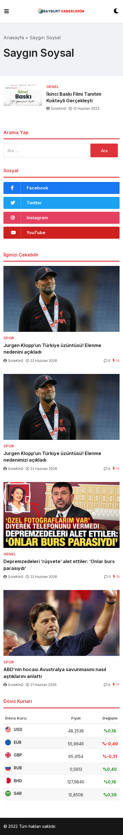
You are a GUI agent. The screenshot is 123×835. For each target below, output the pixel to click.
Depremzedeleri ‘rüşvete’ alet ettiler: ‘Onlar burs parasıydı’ (59, 564)
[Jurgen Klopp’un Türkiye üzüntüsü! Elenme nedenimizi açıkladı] (61, 407)
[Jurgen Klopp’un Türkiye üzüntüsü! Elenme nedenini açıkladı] (61, 299)
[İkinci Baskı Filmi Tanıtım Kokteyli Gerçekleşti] (22, 94)
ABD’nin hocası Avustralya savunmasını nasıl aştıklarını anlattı (54, 673)
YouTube (36, 232)
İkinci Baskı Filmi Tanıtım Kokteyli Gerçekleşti (73, 97)
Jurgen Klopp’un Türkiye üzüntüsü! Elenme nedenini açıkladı (52, 348)
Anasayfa (13, 37)
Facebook (37, 188)
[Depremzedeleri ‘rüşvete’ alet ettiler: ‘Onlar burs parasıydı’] (61, 515)
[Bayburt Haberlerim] (61, 11)
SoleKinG (58, 108)
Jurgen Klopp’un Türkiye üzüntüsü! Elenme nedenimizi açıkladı (52, 456)
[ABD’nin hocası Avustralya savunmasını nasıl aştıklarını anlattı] (61, 623)
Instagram (37, 217)
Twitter (34, 202)
